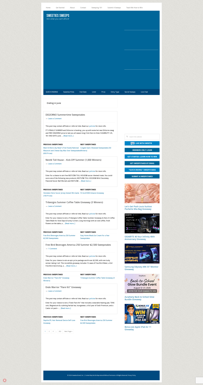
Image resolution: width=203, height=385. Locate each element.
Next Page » (68, 332)
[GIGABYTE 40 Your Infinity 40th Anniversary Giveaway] (142, 223)
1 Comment (52, 249)
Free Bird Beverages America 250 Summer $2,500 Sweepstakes (78, 245)
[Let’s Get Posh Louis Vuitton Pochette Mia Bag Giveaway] (142, 193)
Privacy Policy (132, 375)
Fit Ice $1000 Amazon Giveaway (92, 193)
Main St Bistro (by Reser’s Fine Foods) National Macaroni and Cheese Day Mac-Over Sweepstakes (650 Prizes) (61, 150)
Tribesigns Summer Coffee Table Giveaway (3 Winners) (74, 202)
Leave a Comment (55, 119)
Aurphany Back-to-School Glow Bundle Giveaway (139, 298)
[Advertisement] (142, 117)
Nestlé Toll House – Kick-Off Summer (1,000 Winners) (73, 160)
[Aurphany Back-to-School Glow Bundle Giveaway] (142, 284)
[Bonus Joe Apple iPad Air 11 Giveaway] (142, 314)
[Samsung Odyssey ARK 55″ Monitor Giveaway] (142, 254)
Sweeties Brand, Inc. (78, 375)
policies (92, 126)
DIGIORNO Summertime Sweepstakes (65, 114)
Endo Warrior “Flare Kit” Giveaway (56, 278)
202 (60, 331)
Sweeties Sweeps (58, 15)
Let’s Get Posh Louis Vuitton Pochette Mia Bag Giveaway (138, 207)
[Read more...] (68, 136)
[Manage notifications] (4, 380)
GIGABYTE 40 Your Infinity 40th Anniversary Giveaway (140, 237)
